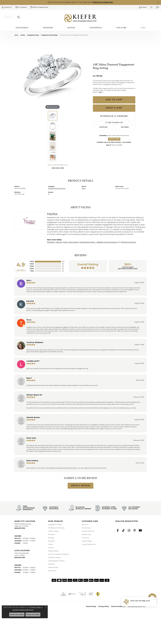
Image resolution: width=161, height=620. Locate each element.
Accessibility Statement (136, 606)
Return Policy (91, 606)
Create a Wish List (88, 531)
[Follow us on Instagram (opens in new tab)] (129, 530)
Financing (85, 538)
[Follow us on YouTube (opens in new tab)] (140, 530)
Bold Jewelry (73, 242)
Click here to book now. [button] (103, 2)
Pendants (51, 242)
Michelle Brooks (33, 417)
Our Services (96, 27)
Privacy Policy (103, 606)
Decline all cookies (17, 614)
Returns (125, 127)
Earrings (59, 242)
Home (16, 35)
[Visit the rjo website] (91, 594)
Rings (65, 242)
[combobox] (9, 17)
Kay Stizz (30, 301)
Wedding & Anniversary (56, 528)
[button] (7, 7)
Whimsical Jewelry (128, 242)
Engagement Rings (33, 35)
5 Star (32, 261)
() (63, 261)
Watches (51, 564)
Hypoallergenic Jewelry (56, 561)
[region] (52, 74)
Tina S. (29, 320)
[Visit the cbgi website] (63, 594)
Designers (48, 27)
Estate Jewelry (53, 551)
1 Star (32, 271)
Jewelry (71, 27)
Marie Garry (31, 438)
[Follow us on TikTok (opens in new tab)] (123, 530)
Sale (143, 27)
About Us (85, 524)
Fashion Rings (53, 531)
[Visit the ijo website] (71, 594)
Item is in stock (114, 139)
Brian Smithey (32, 461)
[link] (39, 7)
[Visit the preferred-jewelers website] (82, 594)
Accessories (52, 571)
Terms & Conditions (118, 606)
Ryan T (29, 378)
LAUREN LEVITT (32, 361)
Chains (50, 544)
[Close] (158, 2)
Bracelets (51, 534)
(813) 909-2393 (58, 168)
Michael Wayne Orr (34, 395)
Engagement (22, 27)
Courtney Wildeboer (34, 342)
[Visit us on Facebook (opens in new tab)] (117, 530)
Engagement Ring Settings (49, 35)
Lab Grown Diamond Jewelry (58, 554)
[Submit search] (19, 17)
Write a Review (80, 486)
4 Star (32, 264)
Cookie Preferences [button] (88, 544)
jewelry (22, 35)
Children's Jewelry (54, 557)
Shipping (103, 127)
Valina (83, 188)
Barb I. (29, 280)
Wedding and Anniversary (107, 242)
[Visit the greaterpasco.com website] (98, 594)
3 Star (32, 266)
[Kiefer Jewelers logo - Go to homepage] (80, 18)
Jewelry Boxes (53, 567)
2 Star (32, 268)
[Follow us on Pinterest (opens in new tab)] (134, 530)
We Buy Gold (86, 534)
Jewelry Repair (87, 541)
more (101, 92)
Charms (51, 547)
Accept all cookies (33, 614)
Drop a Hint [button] (114, 108)
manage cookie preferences (22, 610)
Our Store (121, 27)
